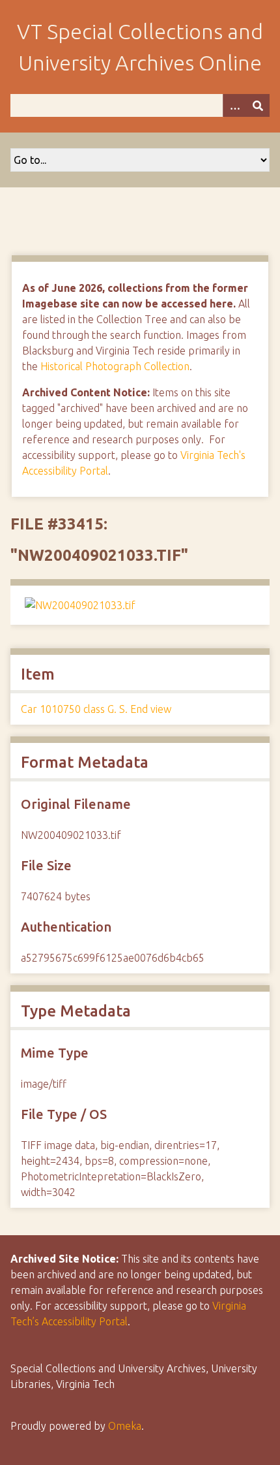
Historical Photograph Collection (114, 366)
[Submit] (258, 105)
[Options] (234, 105)
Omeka (124, 1426)
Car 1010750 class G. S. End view (96, 709)
